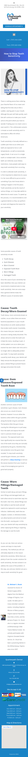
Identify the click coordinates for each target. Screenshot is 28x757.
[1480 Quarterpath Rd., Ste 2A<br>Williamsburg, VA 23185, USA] (14, 3)
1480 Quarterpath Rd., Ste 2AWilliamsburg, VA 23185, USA (14, 6)
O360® (17, 754)
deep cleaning (15, 460)
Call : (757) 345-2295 (14, 40)
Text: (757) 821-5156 (14, 45)
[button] (14, 34)
